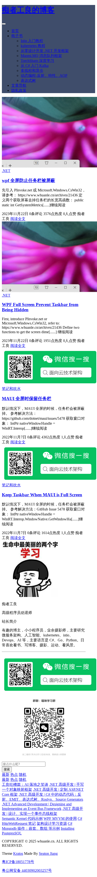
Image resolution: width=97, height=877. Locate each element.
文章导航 (18, 85)
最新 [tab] (5, 775)
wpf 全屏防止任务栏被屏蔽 (28, 180)
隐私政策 (18, 90)
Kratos (18, 853)
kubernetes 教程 (33, 46)
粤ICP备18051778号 (18, 862)
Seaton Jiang (48, 853)
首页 (15, 31)
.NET (6, 171)
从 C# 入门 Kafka (34, 66)
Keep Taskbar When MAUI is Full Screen (42, 494)
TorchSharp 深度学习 (37, 61)
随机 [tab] (22, 775)
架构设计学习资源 (52, 823)
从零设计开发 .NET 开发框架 (45, 51)
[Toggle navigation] (4, 24)
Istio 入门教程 (32, 41)
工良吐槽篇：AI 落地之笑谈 (25, 784)
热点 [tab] (14, 775)
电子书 (17, 36)
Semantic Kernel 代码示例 (22, 819)
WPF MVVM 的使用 (60, 819)
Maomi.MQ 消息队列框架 (41, 56)
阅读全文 (17, 219)
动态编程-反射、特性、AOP (44, 75)
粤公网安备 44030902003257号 (27, 870)
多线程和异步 (32, 71)
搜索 (7, 769)
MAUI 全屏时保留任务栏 (26, 398)
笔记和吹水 (11, 389)
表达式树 (28, 80)
